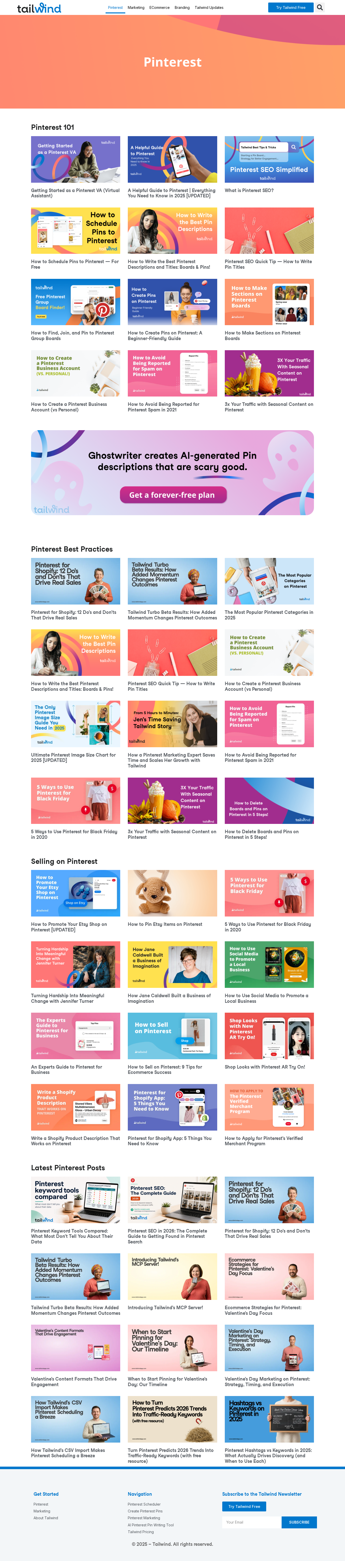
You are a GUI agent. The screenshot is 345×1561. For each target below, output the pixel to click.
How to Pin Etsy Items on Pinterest (165, 924)
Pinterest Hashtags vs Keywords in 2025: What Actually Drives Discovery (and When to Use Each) (268, 1456)
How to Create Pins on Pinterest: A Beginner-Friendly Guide (165, 335)
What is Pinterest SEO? (249, 190)
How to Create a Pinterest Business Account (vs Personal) (69, 407)
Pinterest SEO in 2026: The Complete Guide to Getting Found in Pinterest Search (167, 1236)
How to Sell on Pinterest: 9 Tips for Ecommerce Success (165, 1069)
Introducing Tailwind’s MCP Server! (165, 1307)
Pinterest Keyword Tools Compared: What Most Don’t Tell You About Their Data (72, 1236)
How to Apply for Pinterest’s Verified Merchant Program (264, 1141)
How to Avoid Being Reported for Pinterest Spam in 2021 (163, 407)
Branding (182, 7)
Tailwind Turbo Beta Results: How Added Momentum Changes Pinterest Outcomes (172, 615)
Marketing (136, 7)
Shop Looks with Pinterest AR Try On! (265, 1067)
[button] (291, 7)
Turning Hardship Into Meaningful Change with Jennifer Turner (67, 998)
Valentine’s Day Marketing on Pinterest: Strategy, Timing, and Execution (267, 1381)
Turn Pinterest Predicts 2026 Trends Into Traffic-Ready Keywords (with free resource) (171, 1456)
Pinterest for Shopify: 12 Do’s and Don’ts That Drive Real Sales (73, 615)
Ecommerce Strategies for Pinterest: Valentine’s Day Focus (263, 1310)
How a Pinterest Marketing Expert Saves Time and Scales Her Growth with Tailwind (171, 760)
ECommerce (160, 7)
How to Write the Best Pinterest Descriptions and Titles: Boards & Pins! (169, 264)
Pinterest (115, 7)
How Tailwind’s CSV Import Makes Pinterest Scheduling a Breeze (68, 1453)
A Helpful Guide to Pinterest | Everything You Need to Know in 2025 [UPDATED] (171, 193)
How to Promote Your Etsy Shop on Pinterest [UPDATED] (69, 927)
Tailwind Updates (209, 7)
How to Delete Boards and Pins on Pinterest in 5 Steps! (262, 834)
